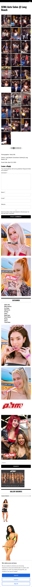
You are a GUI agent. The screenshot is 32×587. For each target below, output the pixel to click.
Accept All (16, 575)
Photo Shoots (7, 317)
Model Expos (7, 315)
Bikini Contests (7, 306)
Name (3, 192)
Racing (6, 319)
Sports (5, 320)
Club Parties (7, 310)
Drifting (6, 312)
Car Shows (6, 308)
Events (5, 313)
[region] (16, 574)
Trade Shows (7, 322)
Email (3, 198)
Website (3, 204)
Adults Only (7, 305)
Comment (4, 172)
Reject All (16, 583)
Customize (16, 579)
